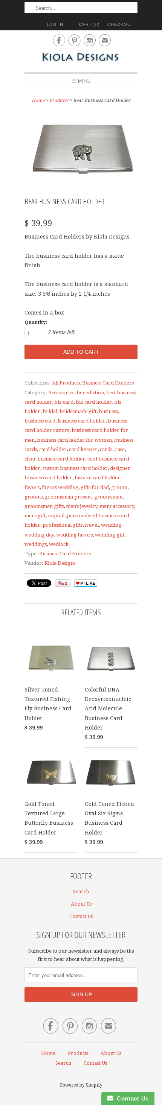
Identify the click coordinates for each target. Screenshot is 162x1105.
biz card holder (94, 402)
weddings (35, 544)
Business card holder (81, 421)
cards (106, 449)
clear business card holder (54, 459)
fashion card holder (97, 477)
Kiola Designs (59, 563)
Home (48, 1053)
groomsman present (68, 497)
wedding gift (109, 535)
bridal (50, 411)
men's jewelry (81, 506)
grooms (33, 497)
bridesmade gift (78, 411)
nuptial (56, 515)
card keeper (83, 449)
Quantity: (35, 322)
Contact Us (81, 916)
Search (81, 891)
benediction (90, 392)
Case (120, 449)
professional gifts (63, 525)
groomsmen (108, 497)
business (108, 411)
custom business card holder (75, 468)
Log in (55, 24)
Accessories (61, 392)
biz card (63, 402)
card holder (53, 449)
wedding (111, 525)
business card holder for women (74, 440)
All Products (66, 383)
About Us (81, 904)
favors (32, 487)
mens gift (35, 515)
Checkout (120, 24)
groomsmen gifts (44, 506)
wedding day (39, 535)
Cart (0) (89, 24)
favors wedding (60, 487)
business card (39, 421)
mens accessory (116, 506)
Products (58, 100)
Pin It (62, 583)
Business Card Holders (108, 383)
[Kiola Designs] (81, 57)
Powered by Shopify (81, 1085)
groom (119, 487)
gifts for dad (95, 487)
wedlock (59, 544)
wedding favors (74, 535)
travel (92, 525)
